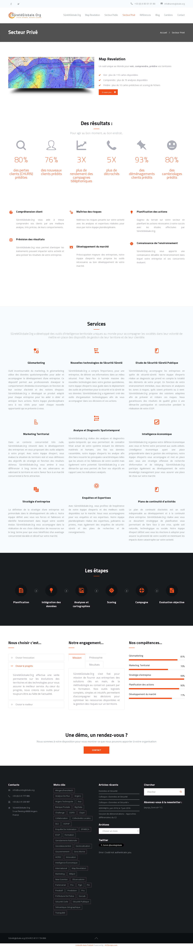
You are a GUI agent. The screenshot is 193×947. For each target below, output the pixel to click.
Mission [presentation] (77, 657)
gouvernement (62, 851)
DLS (57, 823)
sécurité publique (81, 901)
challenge (60, 812)
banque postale (62, 807)
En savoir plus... (107, 92)
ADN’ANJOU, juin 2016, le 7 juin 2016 (114, 808)
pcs (72, 885)
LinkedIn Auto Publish (84, 945)
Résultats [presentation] (94, 664)
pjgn (80, 885)
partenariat (60, 885)
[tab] (77, 657)
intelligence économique (66, 862)
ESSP (57, 834)
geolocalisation (83, 846)
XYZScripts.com (111, 945)
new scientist (61, 879)
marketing (60, 873)
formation (69, 834)
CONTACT (96, 750)
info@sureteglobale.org (174, 4)
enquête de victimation (65, 829)
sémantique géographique (67, 907)
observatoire (78, 879)
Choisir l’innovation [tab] (25, 657)
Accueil (163, 32)
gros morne (79, 851)
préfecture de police (64, 896)
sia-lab (82, 896)
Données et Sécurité (108, 791)
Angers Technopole (64, 801)
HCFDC (58, 857)
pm (88, 885)
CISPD (72, 812)
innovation (71, 857)
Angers (77, 796)
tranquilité (60, 912)
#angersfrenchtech (64, 790)
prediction (72, 890)
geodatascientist (63, 846)
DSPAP (66, 823)
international (61, 868)
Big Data (78, 807)
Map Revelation (79, 868)
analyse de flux (62, 796)
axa (79, 801)
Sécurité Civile (61, 901)
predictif (59, 890)
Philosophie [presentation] (96, 657)
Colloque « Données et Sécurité (113, 796)
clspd (81, 812)
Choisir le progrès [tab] (24, 666)
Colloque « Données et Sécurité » (114, 802)
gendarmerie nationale (66, 840)
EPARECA (85, 829)
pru (83, 890)
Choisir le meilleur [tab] (24, 704)
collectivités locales (81, 818)
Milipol (72, 873)
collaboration (61, 818)
